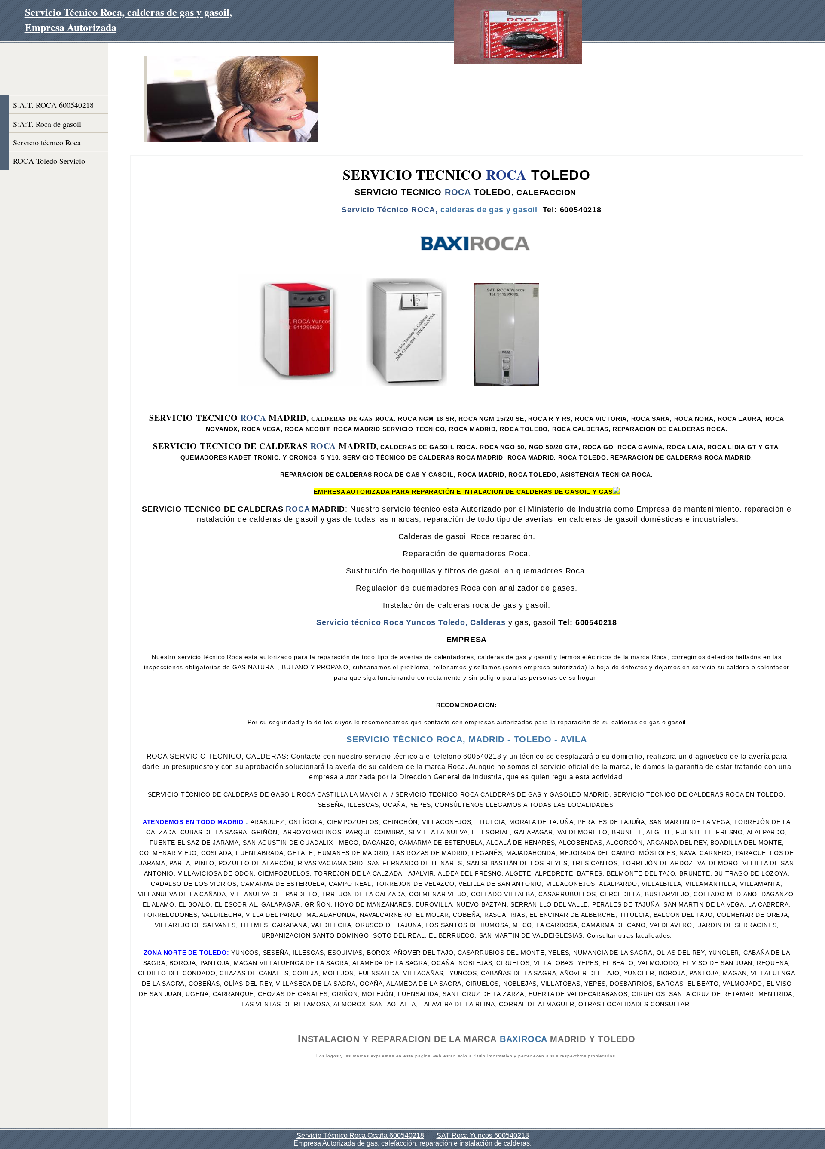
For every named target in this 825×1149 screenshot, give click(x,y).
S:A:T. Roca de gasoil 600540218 (47, 125)
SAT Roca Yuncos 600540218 (483, 1135)
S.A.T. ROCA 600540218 (53, 105)
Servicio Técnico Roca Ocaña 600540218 (360, 1135)
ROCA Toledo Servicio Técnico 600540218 (49, 163)
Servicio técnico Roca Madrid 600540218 (47, 144)
